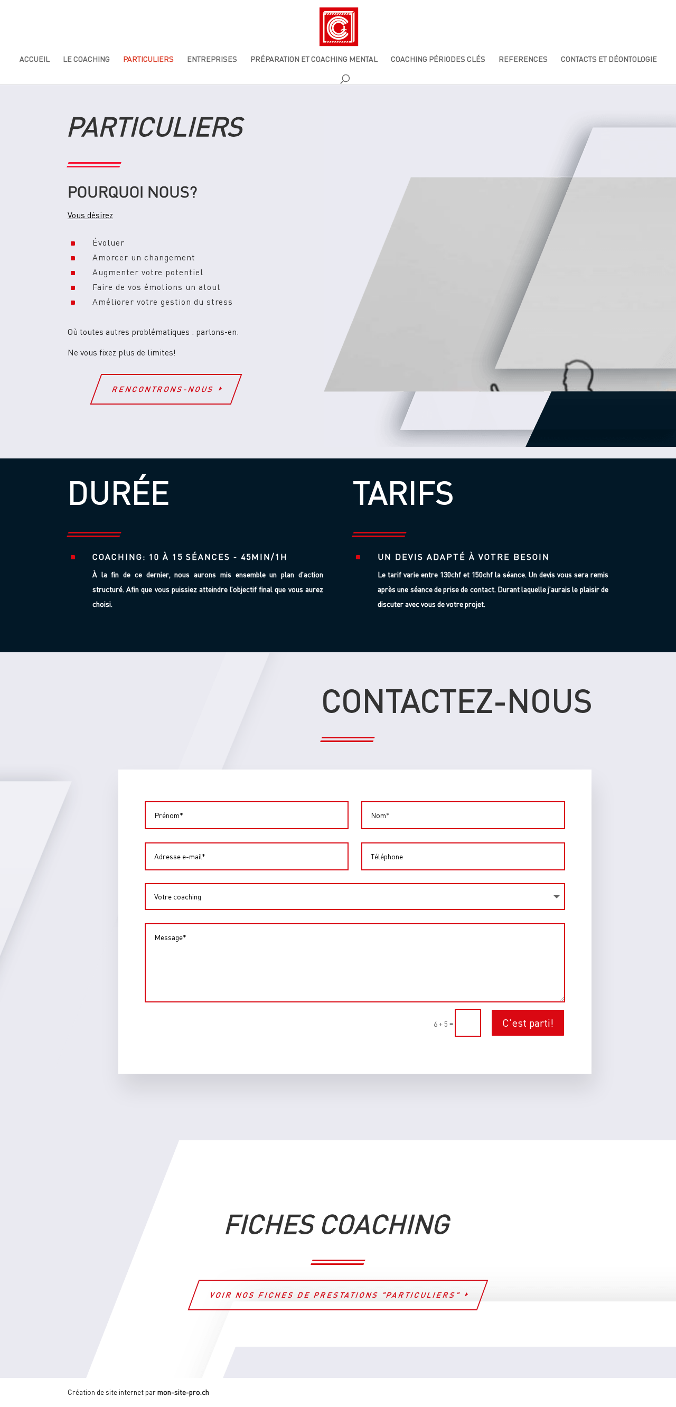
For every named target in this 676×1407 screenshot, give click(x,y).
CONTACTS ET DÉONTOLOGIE (609, 59)
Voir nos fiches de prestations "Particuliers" (335, 1294)
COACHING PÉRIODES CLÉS (438, 59)
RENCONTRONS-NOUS (163, 388)
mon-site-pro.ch (183, 1391)
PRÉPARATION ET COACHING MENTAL (314, 59)
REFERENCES (523, 59)
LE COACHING (86, 59)
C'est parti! (527, 1022)
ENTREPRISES (212, 59)
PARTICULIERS (148, 59)
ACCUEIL (35, 59)
